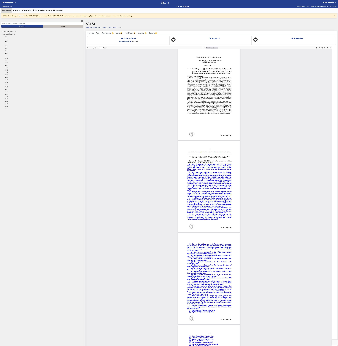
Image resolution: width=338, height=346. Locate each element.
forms (21, 16)
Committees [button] (27, 10)
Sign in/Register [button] (329, 2)
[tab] (90, 33)
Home (87, 28)
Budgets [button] (17, 10)
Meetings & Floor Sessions (43, 10)
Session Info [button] (59, 10)
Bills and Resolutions (98, 28)
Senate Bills (112, 28)
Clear (63, 26)
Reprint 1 (215, 38)
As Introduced (129, 38)
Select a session (7, 6)
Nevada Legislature (8, 2)
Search (23, 26)
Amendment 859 (125, 41)
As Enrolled (298, 38)
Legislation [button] (7, 10)
